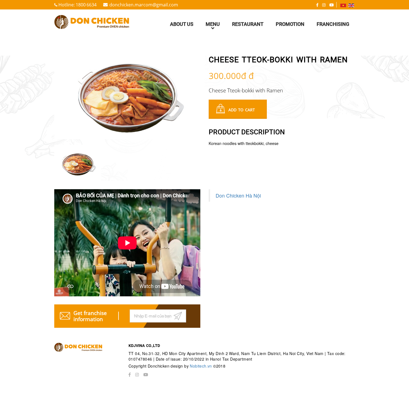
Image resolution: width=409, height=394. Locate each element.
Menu (213, 24)
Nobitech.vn (201, 366)
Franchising (333, 24)
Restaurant (247, 24)
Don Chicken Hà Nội (238, 195)
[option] (127, 97)
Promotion (290, 24)
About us (181, 24)
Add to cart (241, 109)
